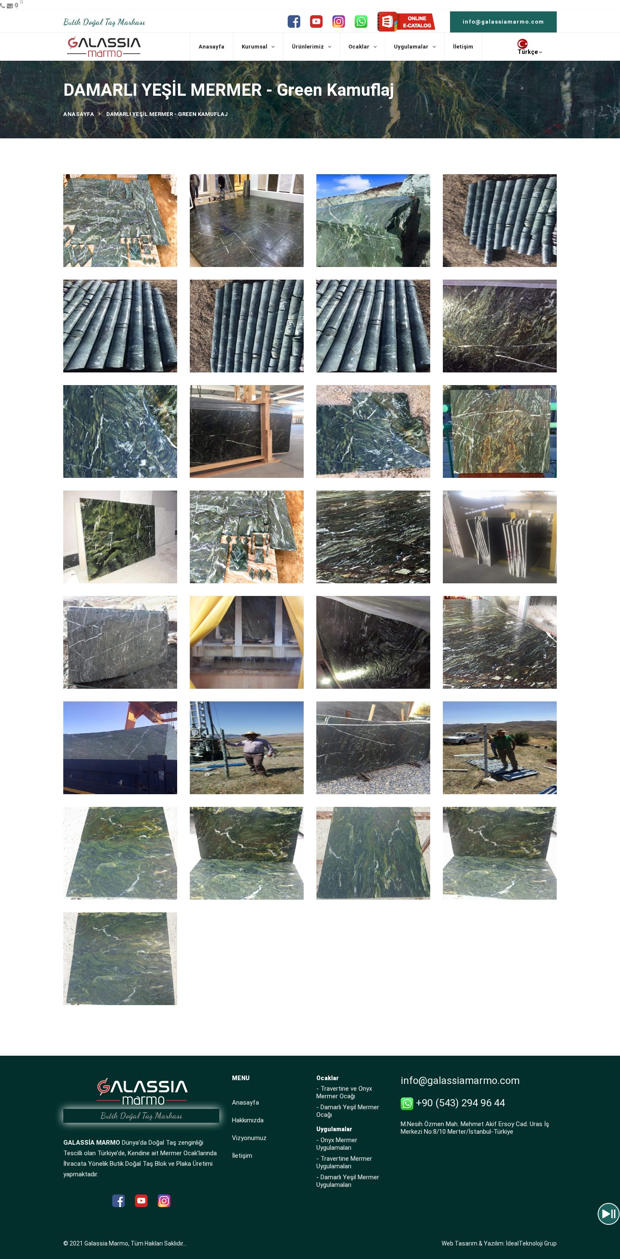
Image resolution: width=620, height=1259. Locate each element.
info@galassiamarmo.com (503, 22)
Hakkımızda (248, 1120)
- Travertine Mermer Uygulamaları (344, 1162)
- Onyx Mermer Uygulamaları (336, 1143)
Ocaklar (358, 46)
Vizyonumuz (249, 1138)
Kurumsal (254, 46)
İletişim (463, 46)
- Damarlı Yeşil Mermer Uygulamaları (347, 1181)
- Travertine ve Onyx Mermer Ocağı (344, 1092)
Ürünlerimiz (308, 46)
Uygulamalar (411, 46)
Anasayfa (211, 46)
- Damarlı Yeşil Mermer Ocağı (347, 1111)
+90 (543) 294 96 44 (459, 1103)
